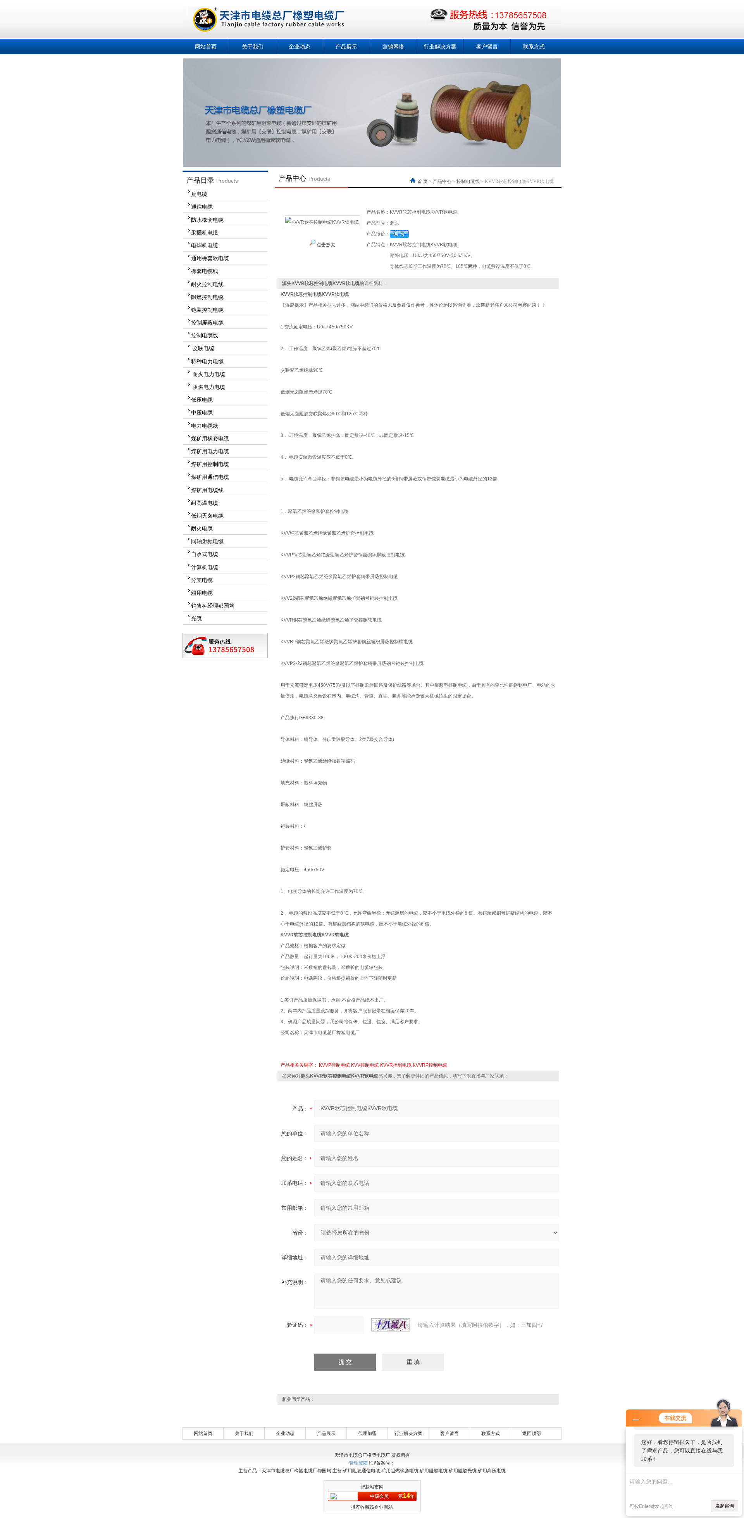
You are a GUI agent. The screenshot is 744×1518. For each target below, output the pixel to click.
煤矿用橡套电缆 (210, 438)
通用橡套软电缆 (210, 258)
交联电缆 (202, 348)
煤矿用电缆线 (207, 490)
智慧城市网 (372, 1487)
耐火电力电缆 (208, 374)
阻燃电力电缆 (208, 387)
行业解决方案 (440, 46)
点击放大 (325, 244)
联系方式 (534, 46)
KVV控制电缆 (365, 1065)
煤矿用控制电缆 (210, 464)
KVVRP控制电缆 (430, 1065)
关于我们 (253, 46)
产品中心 (442, 181)
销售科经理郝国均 (212, 606)
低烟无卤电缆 (207, 516)
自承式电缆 (204, 554)
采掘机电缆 (204, 233)
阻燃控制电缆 (207, 297)
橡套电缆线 (204, 271)
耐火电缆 (202, 528)
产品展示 (346, 46)
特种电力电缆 (207, 361)
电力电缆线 (204, 426)
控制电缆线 (204, 335)
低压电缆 (202, 400)
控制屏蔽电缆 (207, 322)
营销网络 (393, 46)
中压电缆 (202, 412)
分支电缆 (202, 580)
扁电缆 (199, 194)
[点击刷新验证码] (390, 1324)
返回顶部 (531, 1433)
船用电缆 (202, 593)
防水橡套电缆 (207, 220)
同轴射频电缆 (207, 541)
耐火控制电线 (207, 284)
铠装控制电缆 (207, 310)
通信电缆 (202, 207)
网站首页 (206, 46)
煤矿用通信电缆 (210, 477)
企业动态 (299, 46)
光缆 (196, 618)
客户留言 (487, 46)
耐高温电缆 (204, 503)
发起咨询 (724, 1506)
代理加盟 (367, 1433)
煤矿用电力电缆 (210, 451)
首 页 (423, 181)
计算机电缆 (204, 567)
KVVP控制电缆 (334, 1065)
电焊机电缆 (204, 245)
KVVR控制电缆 (396, 1065)
